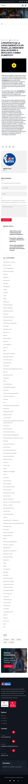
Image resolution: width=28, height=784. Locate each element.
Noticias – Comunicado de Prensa (11, 502)
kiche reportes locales (9, 487)
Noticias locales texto (8, 508)
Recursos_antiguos (8, 545)
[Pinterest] (26, 1)
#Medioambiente (15, 40)
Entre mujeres (6, 447)
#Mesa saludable (7, 308)
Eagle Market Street (8, 411)
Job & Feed (6, 477)
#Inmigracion (6, 286)
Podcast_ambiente (8, 532)
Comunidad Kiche (7, 384)
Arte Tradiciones (7, 360)
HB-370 (5, 468)
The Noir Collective (8, 587)
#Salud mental (7, 338)
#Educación (6, 280)
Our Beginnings (7, 526)
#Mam (5, 299)
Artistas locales (7, 363)
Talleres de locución (8, 584)
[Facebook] (19, 1)
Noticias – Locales (7, 505)
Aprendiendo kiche (8, 356)
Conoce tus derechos (8, 396)
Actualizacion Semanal (9, 353)
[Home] (3, 5)
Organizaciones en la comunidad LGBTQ (13, 523)
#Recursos (6, 332)
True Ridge (6, 609)
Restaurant (6, 560)
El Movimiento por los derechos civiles (13, 438)
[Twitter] (22, 1)
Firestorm (5, 462)
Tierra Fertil (6, 596)
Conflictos (6, 390)
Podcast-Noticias (7, 535)
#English (5, 283)
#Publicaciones (7, 329)
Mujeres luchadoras (8, 499)
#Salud (5, 335)
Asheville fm (6, 366)
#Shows (5, 341)
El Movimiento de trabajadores (11, 435)
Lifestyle (19, 639)
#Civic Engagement (8, 268)
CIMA (4, 381)
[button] (14, 65)
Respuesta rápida (7, 557)
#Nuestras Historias (8, 317)
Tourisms (11, 642)
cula (4, 402)
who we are (6, 621)
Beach (12, 639)
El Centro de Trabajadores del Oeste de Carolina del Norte (13, 422)
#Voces (5, 347)
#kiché (5, 289)
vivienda (5, 618)
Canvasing (6, 378)
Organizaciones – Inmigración (11, 520)
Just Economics (7, 480)
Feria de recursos (7, 459)
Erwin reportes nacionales (10, 453)
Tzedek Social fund (8, 612)
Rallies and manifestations (10, 541)
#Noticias (5, 314)
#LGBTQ (5, 292)
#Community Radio (8, 271)
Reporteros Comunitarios (9, 551)
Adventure (6, 639)
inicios (5, 474)
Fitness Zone (6, 465)
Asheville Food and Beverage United (12, 369)
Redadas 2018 (6, 548)
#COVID (5, 274)
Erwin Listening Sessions (9, 450)
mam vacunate (7, 496)
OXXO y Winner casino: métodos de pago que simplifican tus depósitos (16, 232)
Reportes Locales (7, 554)
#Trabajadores (7, 344)
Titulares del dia (7, 599)
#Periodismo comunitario (10, 323)
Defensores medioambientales (11, 405)
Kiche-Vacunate (7, 490)
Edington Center (7, 414)
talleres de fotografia (8, 581)
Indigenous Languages (9, 471)
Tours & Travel (7, 602)
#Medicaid (6, 302)
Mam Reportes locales (9, 493)
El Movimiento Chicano (9, 432)
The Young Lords (7, 593)
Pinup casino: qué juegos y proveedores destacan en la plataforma (17, 239)
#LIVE (4, 295)
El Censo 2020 (7, 417)
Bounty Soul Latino (8, 375)
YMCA (4, 624)
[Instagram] (24, 1)
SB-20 (4, 566)
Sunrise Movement (8, 578)
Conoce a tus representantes (10, 393)
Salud (4, 563)
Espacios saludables (8, 456)
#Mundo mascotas (8, 311)
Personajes (6, 529)
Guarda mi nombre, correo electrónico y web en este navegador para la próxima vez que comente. (13, 201)
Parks (5, 642)
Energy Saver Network (9, 444)
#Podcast (5, 326)
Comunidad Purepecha (9, 387)
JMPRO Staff (5, 40)
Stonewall (5, 575)
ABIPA (4, 350)
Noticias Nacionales (8, 514)
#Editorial (5, 277)
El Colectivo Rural (7, 429)
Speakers (5, 572)
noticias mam (6, 511)
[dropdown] (25, 5)
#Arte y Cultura (7, 265)
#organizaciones (7, 320)
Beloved (5, 372)
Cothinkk (5, 399)
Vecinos (5, 615)
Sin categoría (6, 569)
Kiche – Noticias (7, 484)
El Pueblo (5, 441)
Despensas (6, 408)
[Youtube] (9, 780)
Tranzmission (6, 605)
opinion (5, 517)
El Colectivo (6, 426)
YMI (4, 627)
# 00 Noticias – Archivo (9, 262)
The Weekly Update (8, 590)
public (4, 538)
